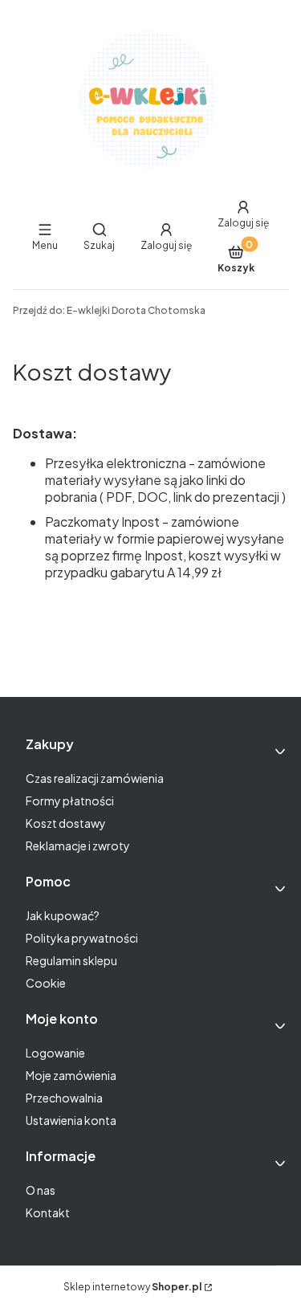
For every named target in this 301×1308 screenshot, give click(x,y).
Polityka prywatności (82, 938)
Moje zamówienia (71, 1075)
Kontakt (48, 1212)
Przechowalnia (64, 1097)
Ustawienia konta (71, 1120)
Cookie (46, 983)
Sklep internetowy (132, 1287)
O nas (40, 1190)
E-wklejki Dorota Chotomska (109, 310)
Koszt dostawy (66, 823)
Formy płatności (70, 800)
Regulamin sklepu (71, 960)
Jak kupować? (63, 915)
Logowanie (55, 1052)
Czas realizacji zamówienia (95, 778)
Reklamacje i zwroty (78, 845)
